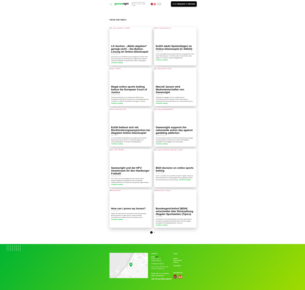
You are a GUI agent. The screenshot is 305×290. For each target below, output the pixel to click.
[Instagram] (174, 268)
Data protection (177, 260)
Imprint (175, 258)
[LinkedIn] (183, 268)
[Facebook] (178, 268)
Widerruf (175, 262)
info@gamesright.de (157, 264)
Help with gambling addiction (161, 279)
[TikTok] (187, 268)
